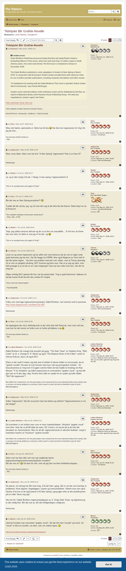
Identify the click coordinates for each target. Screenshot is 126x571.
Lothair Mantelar (21, 35)
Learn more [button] (11, 566)
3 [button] (116, 40)
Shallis (93, 170)
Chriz (92, 121)
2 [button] (113, 40)
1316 (97, 180)
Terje (92, 193)
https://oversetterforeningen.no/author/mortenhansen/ (26, 532)
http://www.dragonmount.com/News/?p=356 (25, 305)
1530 (97, 354)
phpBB (54, 555)
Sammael (94, 45)
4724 (97, 205)
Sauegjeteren (32, 35)
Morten (93, 516)
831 (97, 131)
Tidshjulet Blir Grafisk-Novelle (24, 31)
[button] (120, 40)
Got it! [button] (108, 564)
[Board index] (7, 6)
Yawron (93, 248)
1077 (97, 157)
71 (96, 55)
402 (97, 526)
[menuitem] (21, 20)
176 (97, 258)
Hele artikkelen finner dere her (19, 103)
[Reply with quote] (83, 46)
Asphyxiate (95, 146)
